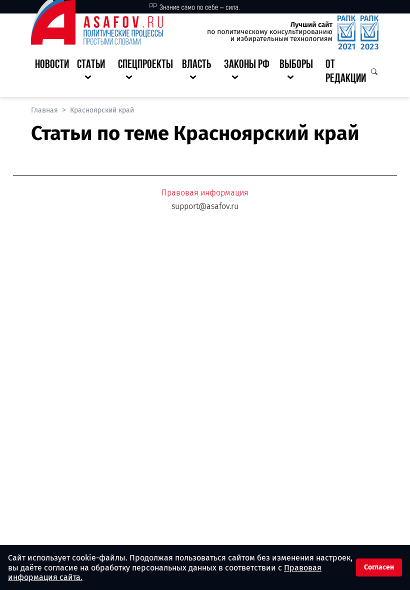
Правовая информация (205, 193)
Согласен (379, 567)
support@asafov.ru (205, 206)
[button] (93, 72)
